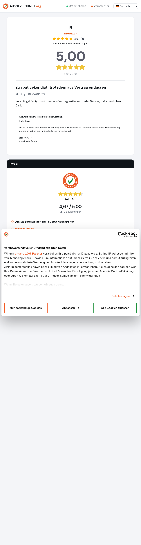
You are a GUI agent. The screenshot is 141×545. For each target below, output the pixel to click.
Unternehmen (77, 6)
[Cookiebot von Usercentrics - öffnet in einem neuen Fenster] (121, 234)
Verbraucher (101, 6)
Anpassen (68, 307)
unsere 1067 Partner (28, 253)
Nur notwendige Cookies (26, 307)
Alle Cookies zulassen (115, 307)
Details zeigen (120, 296)
